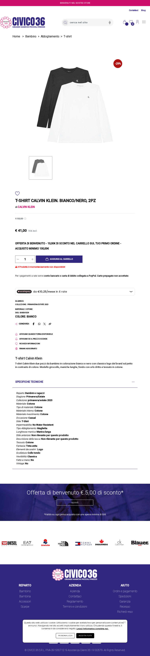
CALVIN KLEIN (117, 540)
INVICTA (45, 538)
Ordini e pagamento (125, 591)
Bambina (25, 596)
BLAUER (135, 538)
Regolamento (75, 601)
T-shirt (68, 36)
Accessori (25, 601)
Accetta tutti (85, 636)
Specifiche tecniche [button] (29, 381)
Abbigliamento (50, 36)
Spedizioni (125, 596)
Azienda (75, 591)
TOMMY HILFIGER (80, 540)
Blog (143, 10)
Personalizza (65, 636)
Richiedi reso (125, 611)
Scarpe (25, 606)
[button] (59, 259)
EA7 (24, 538)
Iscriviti (75, 502)
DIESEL (6, 538)
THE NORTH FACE (64, 542)
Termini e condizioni (75, 606)
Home (16, 36)
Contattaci (133, 10)
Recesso (125, 606)
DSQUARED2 (100, 538)
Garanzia (124, 601)
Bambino (30, 36)
